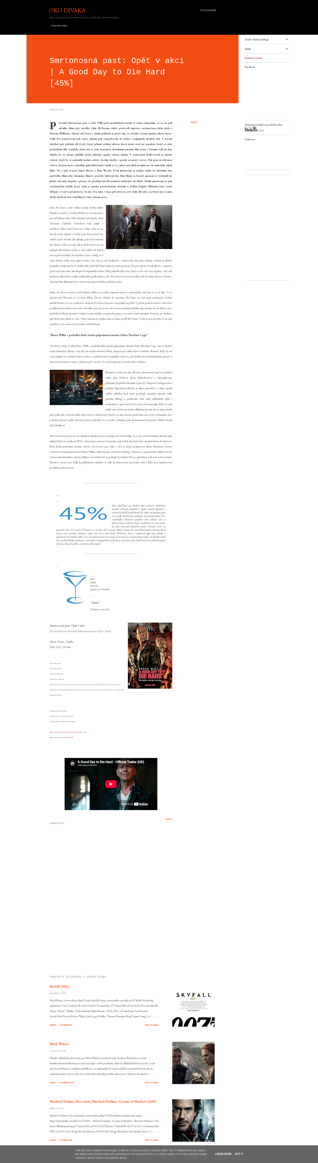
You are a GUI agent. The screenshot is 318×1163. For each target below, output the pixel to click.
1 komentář (65, 1025)
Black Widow (59, 1044)
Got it (239, 1154)
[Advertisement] (106, 934)
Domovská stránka (59, 25)
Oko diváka (67, 10)
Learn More (223, 1154)
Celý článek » (152, 1025)
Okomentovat (66, 1082)
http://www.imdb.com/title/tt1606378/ (62, 737)
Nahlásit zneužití (253, 58)
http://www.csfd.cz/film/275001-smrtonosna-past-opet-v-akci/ (68, 732)
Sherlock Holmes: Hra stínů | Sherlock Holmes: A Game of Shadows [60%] (103, 1101)
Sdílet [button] (193, 122)
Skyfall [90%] (59, 986)
